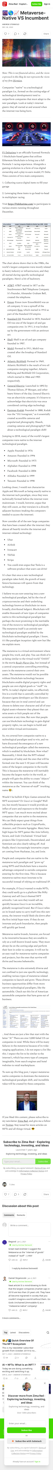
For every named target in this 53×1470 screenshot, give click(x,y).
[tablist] (14, 1215)
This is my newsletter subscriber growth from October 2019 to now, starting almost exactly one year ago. (19, 1349)
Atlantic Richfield (16, 361)
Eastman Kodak (15, 410)
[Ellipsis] (49, 1241)
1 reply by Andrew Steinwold (25, 1268)
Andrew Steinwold (10, 24)
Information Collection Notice (31, 1171)
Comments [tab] (9, 1215)
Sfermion (17, 81)
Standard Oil (14, 319)
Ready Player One (25, 663)
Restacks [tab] (21, 1215)
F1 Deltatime (9, 153)
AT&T (10, 285)
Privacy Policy (35, 1453)
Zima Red (23, 1121)
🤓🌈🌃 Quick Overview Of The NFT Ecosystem (18, 1342)
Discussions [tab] (24, 1332)
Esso (20, 310)
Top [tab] (5, 1332)
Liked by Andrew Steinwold (22, 1245)
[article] (26, 1349)
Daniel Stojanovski (17, 1278)
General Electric (15, 386)
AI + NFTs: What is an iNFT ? (19, 1364)
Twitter (9, 1125)
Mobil (10, 348)
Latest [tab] (13, 1332)
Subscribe (36, 4)
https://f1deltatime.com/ (20, 204)
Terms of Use (40, 1168)
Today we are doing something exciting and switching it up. (17, 1370)
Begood (12, 1241)
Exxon (10, 302)
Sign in (47, 4)
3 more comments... (11, 1318)
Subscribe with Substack (28, 1441)
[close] (45, 1383)
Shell (10, 340)
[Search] (48, 1332)
